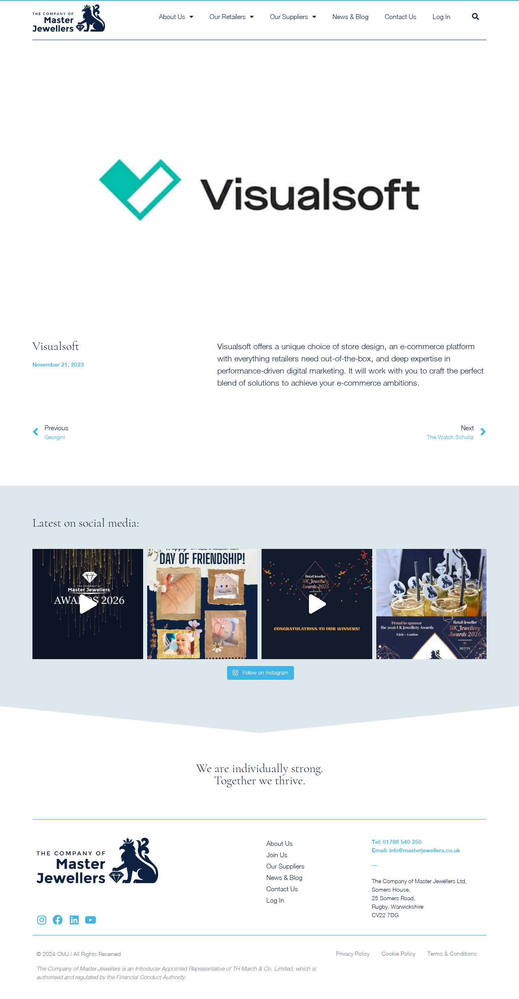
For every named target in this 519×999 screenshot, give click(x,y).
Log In (441, 16)
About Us (279, 843)
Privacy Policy (352, 953)
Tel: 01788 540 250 (397, 842)
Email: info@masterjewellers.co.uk (416, 850)
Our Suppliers (285, 866)
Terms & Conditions (452, 953)
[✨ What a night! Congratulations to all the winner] (317, 604)
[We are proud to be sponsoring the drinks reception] (431, 604)
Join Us (276, 854)
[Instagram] (41, 920)
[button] (475, 16)
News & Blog (350, 16)
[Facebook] (58, 920)
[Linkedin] (74, 920)
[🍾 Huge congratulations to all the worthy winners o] (87, 604)
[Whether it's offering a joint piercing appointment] (202, 604)
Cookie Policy (398, 953)
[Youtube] (90, 920)
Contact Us (400, 16)
